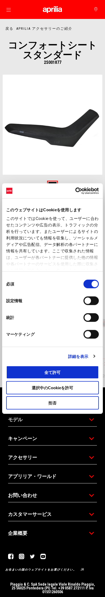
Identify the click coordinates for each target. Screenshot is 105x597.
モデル (15, 419)
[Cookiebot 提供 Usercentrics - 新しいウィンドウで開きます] (75, 190)
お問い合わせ (22, 495)
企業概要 (17, 533)
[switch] (91, 300)
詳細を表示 (78, 356)
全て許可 (52, 372)
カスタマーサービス (30, 514)
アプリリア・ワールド (32, 476)
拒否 (52, 403)
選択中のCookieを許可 (52, 387)
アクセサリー (22, 457)
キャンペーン (22, 438)
